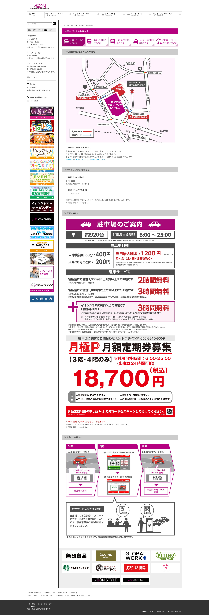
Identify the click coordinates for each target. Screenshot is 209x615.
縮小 (39, 30)
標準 (45, 30)
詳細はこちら (32, 77)
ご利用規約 (59, 595)
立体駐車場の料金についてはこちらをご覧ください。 (86, 159)
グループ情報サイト (34, 592)
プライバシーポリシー (59, 592)
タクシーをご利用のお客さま (146, 41)
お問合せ (72, 592)
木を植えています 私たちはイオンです (77, 595)
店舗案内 (47, 592)
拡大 (50, 30)
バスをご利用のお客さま (123, 41)
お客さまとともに (47, 595)
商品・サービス (33, 595)
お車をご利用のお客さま (76, 41)
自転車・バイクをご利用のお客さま (169, 41)
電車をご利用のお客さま (100, 41)
